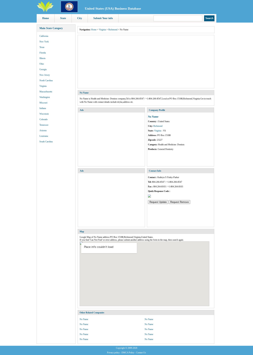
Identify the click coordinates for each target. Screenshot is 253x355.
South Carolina (46, 141)
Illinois (42, 58)
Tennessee (43, 125)
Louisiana (43, 136)
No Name (84, 319)
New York (44, 41)
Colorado (43, 119)
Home (45, 18)
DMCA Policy (127, 352)
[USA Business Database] (45, 11)
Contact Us (141, 352)
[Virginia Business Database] (69, 11)
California (43, 36)
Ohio (41, 64)
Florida (42, 52)
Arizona (42, 130)
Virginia (42, 86)
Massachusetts (45, 91)
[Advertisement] (146, 62)
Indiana (42, 108)
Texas (41, 47)
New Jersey (44, 75)
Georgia (42, 69)
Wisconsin (44, 114)
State (63, 18)
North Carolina (46, 80)
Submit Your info (103, 18)
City (79, 18)
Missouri (43, 102)
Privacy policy (113, 352)
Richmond (112, 29)
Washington (44, 97)
